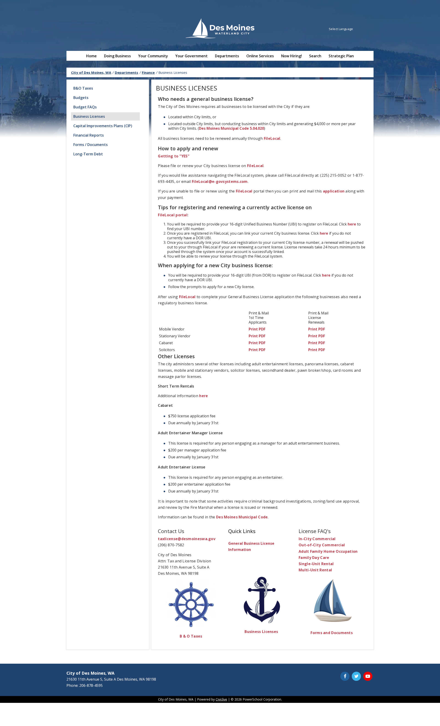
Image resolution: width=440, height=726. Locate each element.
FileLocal (272, 138)
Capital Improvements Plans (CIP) (102, 125)
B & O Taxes (191, 636)
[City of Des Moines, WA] (220, 28)
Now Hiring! (291, 55)
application (333, 191)
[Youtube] (367, 676)
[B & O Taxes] (191, 626)
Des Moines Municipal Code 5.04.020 (231, 128)
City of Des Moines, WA (91, 72)
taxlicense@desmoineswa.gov (186, 538)
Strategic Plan (341, 55)
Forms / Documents (90, 144)
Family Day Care (314, 557)
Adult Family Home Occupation (328, 551)
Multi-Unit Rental (315, 569)
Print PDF (257, 329)
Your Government (191, 55)
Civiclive (221, 699)
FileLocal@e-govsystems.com (220, 181)
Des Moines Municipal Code (242, 517)
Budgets (80, 97)
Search (315, 55)
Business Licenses (89, 116)
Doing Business (117, 55)
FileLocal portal (172, 214)
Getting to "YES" (174, 156)
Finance (148, 72)
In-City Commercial (317, 538)
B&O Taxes (83, 88)
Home (91, 55)
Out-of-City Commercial (322, 544)
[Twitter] (356, 676)
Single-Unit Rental (316, 563)
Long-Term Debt (88, 154)
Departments (227, 55)
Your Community (153, 55)
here (352, 224)
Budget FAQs (85, 107)
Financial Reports (88, 135)
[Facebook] (344, 676)
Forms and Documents (332, 632)
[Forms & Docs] (332, 622)
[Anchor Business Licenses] (261, 621)
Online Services (260, 55)
